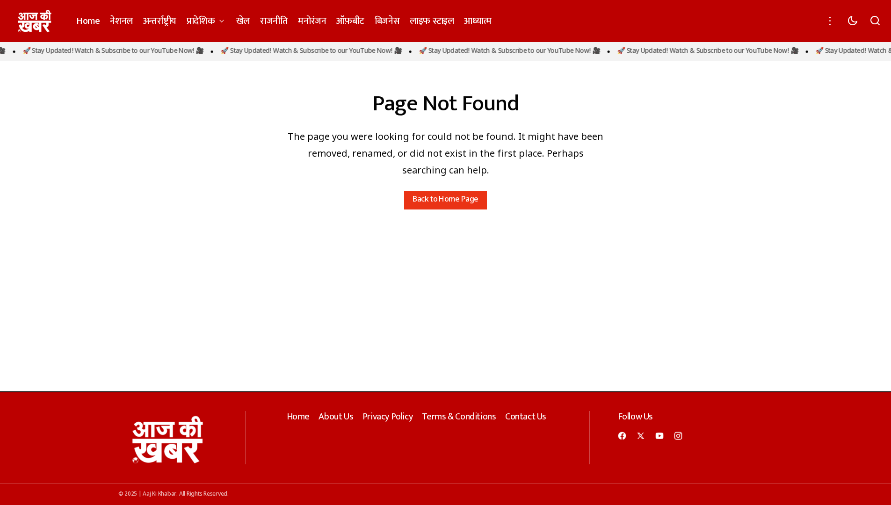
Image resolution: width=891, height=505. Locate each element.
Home (298, 417)
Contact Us (525, 417)
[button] (830, 21)
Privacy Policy (387, 417)
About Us (336, 417)
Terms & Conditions (459, 417)
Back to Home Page (445, 200)
